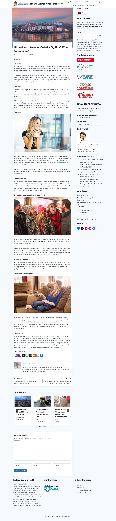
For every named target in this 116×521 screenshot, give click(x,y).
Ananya (39, 419)
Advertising (96, 2)
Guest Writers (90, 5)
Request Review (75, 2)
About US (81, 5)
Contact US (81, 487)
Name (17, 465)
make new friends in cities (50, 250)
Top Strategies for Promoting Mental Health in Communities (25, 381)
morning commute (62, 162)
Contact (73, 5)
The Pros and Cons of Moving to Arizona (22, 412)
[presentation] (23, 401)
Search (79, 32)
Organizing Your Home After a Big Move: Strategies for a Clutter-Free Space (58, 381)
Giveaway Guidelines (84, 490)
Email (36, 465)
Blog (67, 2)
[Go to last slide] (17, 410)
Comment (18, 440)
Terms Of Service (82, 492)
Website (56, 465)
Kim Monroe (60, 419)
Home (79, 485)
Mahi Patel (20, 417)
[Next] (68, 410)
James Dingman (20, 54)
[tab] (39, 426)
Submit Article (86, 2)
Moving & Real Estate (20, 44)
